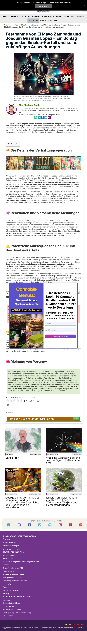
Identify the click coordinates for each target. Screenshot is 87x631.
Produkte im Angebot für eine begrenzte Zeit (21, 562)
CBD (50, 21)
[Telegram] (39, 117)
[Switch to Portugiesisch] (82, 624)
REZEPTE (14, 16)
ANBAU (59, 16)
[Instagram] (60, 524)
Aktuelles (23, 25)
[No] (84, 5)
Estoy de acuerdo (43, 6)
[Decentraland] (80, 524)
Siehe (76, 419)
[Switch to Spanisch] (66, 624)
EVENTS (43, 21)
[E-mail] (49, 117)
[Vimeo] (49, 524)
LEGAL (66, 16)
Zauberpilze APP (9, 571)
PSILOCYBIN (25, 16)
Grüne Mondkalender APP (13, 568)
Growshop (8, 25)
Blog (16, 25)
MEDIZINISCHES (77, 16)
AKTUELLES (33, 21)
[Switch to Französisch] (74, 624)
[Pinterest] (70, 524)
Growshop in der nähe (11, 549)
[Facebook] (42, 117)
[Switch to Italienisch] (78, 624)
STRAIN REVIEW (48, 16)
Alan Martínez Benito (29, 105)
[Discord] (19, 524)
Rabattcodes (8, 558)
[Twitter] (45, 117)
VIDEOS (6, 16)
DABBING (35, 16)
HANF (56, 21)
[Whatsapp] (35, 117)
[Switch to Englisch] (70, 624)
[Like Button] (8, 405)
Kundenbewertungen (11, 546)
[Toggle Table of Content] (15, 143)
